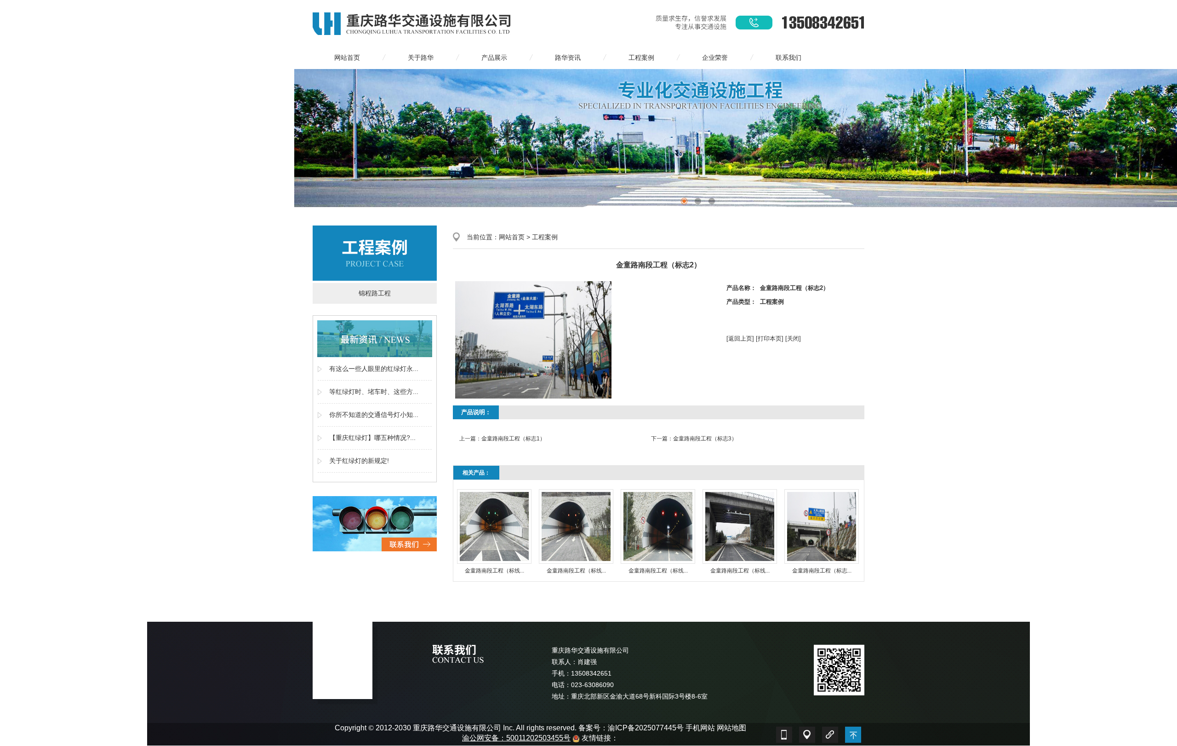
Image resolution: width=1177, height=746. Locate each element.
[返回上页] (740, 338)
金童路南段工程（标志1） (513, 438)
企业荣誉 (715, 57)
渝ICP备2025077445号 (646, 728)
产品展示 (494, 57)
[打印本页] (769, 338)
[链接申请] (829, 732)
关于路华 (421, 57)
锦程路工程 (375, 293)
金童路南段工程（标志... (821, 570)
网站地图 (731, 728)
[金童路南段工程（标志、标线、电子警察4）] (821, 526)
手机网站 (700, 728)
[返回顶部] (852, 732)
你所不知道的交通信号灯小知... (373, 414)
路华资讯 (568, 57)
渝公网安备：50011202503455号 (516, 738)
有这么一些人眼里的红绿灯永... (373, 368)
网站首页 (347, 57)
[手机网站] (783, 732)
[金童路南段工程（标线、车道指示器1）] (494, 526)
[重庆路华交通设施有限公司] (413, 22)
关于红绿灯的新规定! (359, 460)
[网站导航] (806, 732)
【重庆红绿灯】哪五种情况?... (372, 437)
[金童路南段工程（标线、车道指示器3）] (658, 526)
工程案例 (641, 57)
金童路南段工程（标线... (494, 570)
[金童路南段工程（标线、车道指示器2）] (576, 526)
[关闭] (793, 338)
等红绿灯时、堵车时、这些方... (373, 391)
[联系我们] (375, 523)
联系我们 (788, 57)
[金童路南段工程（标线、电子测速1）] (740, 526)
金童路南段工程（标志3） (705, 438)
